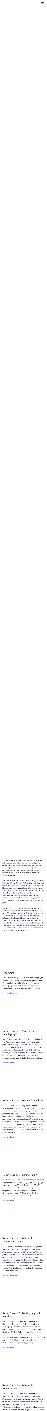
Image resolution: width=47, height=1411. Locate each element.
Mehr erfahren (8, 993)
